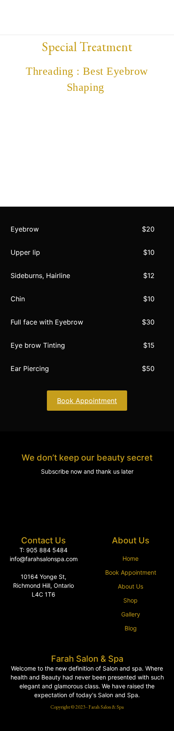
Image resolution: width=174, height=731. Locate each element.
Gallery (130, 614)
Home (130, 558)
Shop (130, 600)
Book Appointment (130, 572)
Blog (131, 628)
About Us (130, 586)
